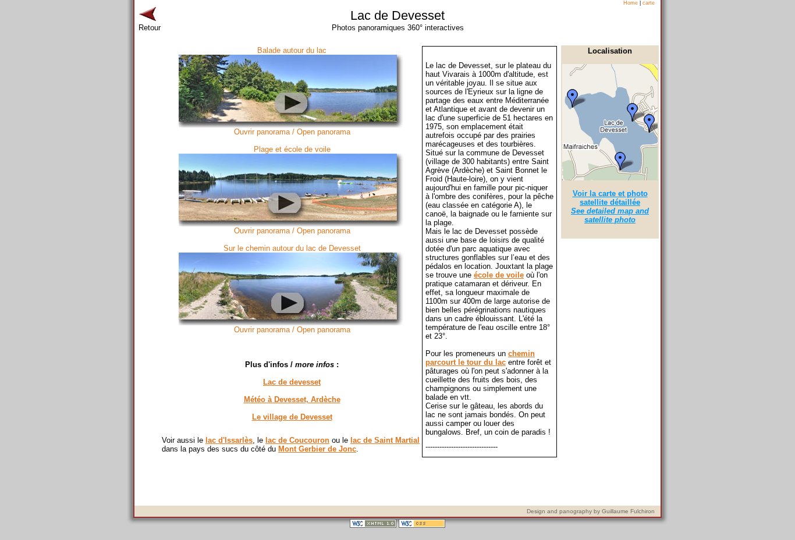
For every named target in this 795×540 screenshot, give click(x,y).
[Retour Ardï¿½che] (147, 20)
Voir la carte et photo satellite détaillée (610, 206)
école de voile (499, 275)
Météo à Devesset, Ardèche (292, 399)
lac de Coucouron (297, 440)
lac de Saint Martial (385, 440)
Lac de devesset (292, 382)
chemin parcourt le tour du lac (480, 358)
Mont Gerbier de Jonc (317, 449)
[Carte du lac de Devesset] (610, 177)
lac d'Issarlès (229, 440)
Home (630, 3)
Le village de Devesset (292, 417)
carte (649, 3)
